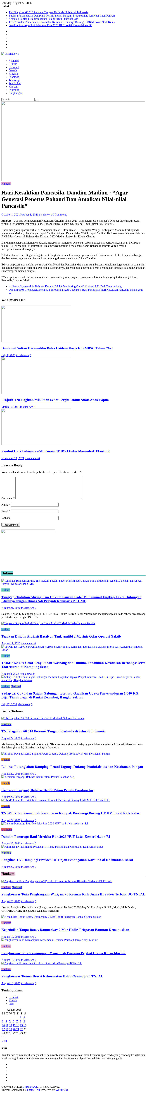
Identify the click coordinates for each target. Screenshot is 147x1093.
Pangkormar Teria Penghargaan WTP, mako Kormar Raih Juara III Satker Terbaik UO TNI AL (73, 894)
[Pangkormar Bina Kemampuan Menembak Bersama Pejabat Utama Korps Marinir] (49, 939)
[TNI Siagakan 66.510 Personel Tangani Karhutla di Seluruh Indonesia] (42, 718)
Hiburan (13, 73)
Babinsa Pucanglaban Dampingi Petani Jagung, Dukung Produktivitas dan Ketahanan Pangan (62, 15)
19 (10, 1029)
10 (3, 1025)
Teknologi (14, 80)
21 (17, 1029)
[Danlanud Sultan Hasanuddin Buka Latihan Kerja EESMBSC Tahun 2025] (36, 341)
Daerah (13, 70)
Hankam (13, 86)
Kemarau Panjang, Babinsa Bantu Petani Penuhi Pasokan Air (43, 18)
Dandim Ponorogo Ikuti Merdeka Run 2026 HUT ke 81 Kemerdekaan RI (50, 25)
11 (7, 1025)
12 (10, 1025)
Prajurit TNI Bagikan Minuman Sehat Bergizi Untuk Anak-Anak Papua (55, 400)
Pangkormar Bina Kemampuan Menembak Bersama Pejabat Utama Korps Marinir (63, 953)
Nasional (14, 60)
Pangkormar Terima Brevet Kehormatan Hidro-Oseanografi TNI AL (52, 976)
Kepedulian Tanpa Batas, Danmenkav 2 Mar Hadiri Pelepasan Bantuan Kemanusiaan (65, 930)
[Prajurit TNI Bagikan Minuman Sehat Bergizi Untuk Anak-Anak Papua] (36, 392)
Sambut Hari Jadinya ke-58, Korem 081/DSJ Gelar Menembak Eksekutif (55, 451)
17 (3, 1029)
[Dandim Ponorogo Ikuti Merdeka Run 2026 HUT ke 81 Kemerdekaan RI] (44, 823)
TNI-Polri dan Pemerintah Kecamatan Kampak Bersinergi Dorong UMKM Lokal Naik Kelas (62, 22)
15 (21, 1025)
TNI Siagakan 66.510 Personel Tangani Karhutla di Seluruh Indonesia (48, 12)
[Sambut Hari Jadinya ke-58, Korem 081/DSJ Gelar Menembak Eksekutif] (36, 444)
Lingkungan (15, 93)
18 (7, 1029)
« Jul (4, 1040)
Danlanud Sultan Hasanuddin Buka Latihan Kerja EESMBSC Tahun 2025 (57, 348)
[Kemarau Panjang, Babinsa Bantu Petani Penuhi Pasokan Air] (37, 776)
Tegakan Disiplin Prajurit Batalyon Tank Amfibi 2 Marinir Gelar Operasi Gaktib (61, 636)
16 (24, 1025)
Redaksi (13, 997)
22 (21, 1029)
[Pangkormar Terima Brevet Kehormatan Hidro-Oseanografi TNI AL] (41, 963)
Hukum (13, 63)
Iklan (11, 1003)
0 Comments (60, 214)
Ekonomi (14, 67)
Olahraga (14, 76)
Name (5, 504)
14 (17, 1025)
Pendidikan (15, 83)
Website (5, 517)
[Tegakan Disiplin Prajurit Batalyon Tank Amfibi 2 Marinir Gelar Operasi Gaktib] (48, 623)
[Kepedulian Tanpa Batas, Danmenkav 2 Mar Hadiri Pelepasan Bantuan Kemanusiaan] (51, 916)
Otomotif (14, 89)
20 (14, 1029)
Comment (8, 498)
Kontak (13, 1000)
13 (14, 1025)
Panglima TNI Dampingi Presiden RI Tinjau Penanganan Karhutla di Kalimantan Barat (67, 860)
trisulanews (45, 214)
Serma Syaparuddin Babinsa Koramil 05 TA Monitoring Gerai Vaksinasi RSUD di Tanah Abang (65, 286)
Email (5, 511)
